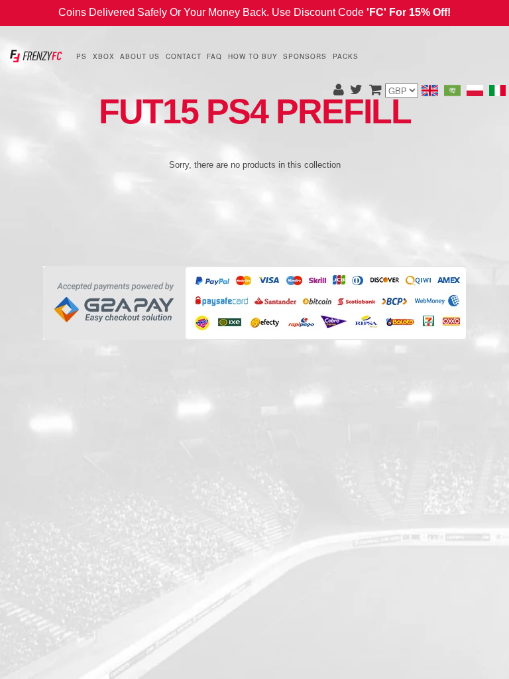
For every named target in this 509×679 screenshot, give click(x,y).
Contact (183, 56)
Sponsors (305, 56)
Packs (346, 56)
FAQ (214, 56)
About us (140, 56)
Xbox (104, 56)
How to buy (253, 56)
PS (81, 56)
